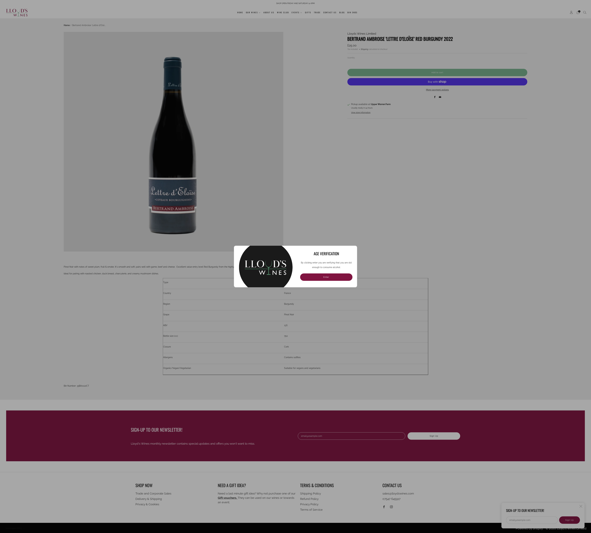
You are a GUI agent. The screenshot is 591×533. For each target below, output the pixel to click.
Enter (326, 277)
